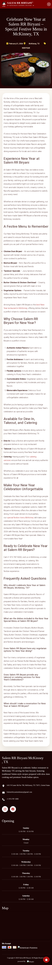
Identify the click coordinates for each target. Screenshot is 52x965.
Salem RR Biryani (25, 958)
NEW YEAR (26, 48)
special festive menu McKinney (20, 517)
